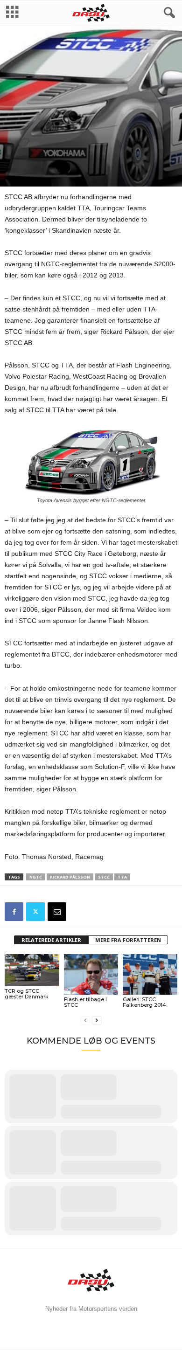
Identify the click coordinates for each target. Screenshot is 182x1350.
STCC (92, 141)
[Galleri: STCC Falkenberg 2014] (150, 974)
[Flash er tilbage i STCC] (91, 974)
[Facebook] (14, 911)
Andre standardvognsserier (43, 141)
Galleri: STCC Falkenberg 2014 (144, 1002)
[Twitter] (35, 911)
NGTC (35, 877)
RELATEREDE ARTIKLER (51, 939)
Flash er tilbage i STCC (85, 1002)
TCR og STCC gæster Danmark (27, 994)
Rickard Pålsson (70, 877)
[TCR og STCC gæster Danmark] (32, 970)
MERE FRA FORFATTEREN (128, 939)
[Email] (57, 911)
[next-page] (96, 1020)
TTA (122, 877)
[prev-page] (85, 1020)
